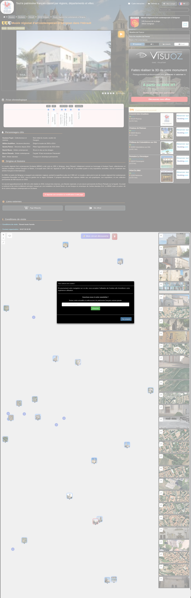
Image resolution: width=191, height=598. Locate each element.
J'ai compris (126, 319)
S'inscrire (95, 308)
